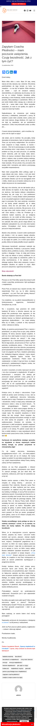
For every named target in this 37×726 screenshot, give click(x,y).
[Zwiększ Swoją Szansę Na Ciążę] (10, 10)
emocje (5, 662)
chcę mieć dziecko (27, 659)
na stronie (5, 622)
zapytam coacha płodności (11, 674)
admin (18, 695)
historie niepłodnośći (9, 665)
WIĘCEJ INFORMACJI (18, 4)
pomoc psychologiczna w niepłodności (14, 671)
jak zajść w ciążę (22, 665)
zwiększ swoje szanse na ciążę (12, 677)
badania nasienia (8, 656)
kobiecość (6, 668)
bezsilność (18, 656)
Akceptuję (24, 721)
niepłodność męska (17, 668)
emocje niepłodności (15, 662)
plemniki (27, 668)
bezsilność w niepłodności (11, 659)
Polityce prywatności (12, 721)
